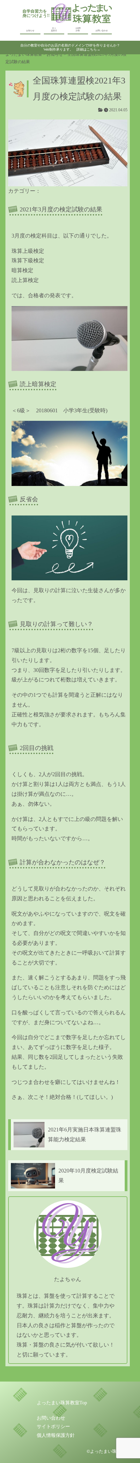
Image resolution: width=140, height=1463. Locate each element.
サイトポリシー (53, 1426)
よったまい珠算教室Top (62, 1402)
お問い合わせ (101, 31)
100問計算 (78, 29)
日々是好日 (54, 29)
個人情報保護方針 (56, 1435)
